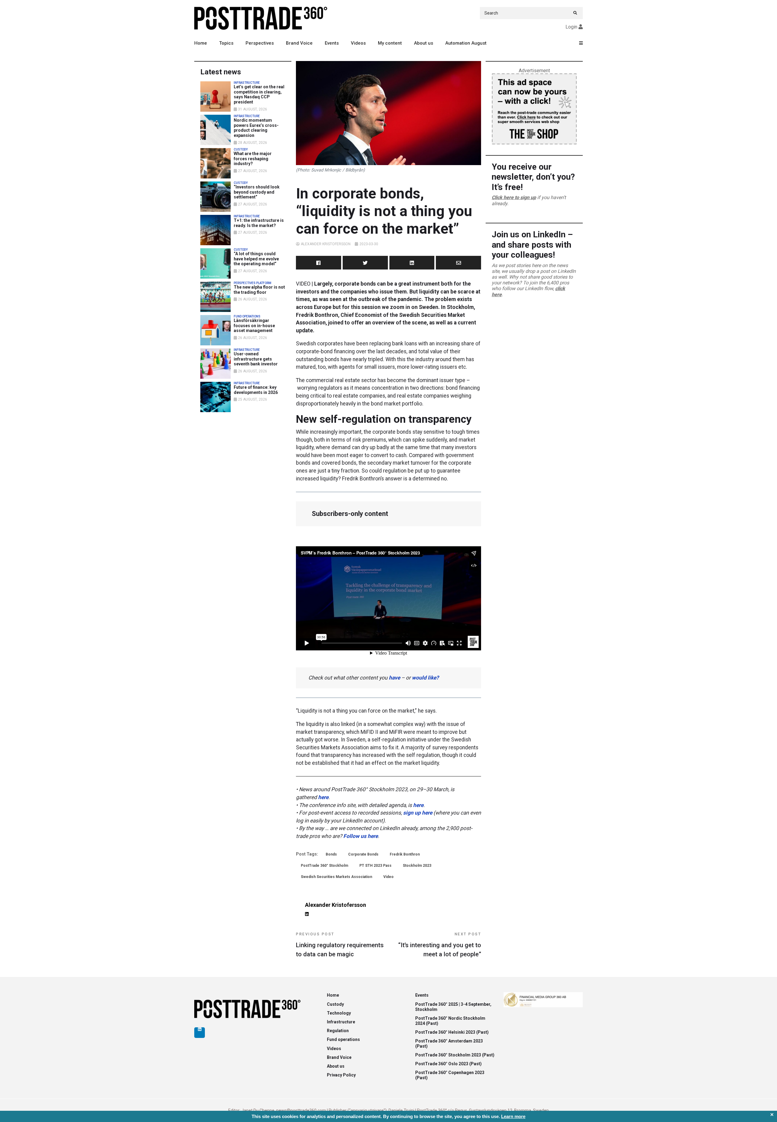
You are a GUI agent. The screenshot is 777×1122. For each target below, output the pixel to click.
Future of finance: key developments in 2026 (256, 390)
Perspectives (260, 43)
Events (332, 43)
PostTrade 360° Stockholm (324, 865)
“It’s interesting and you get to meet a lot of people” (439, 945)
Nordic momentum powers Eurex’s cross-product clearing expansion (256, 128)
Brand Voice (299, 43)
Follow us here (360, 836)
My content (390, 43)
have (394, 678)
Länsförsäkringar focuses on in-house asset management (254, 325)
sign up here (417, 813)
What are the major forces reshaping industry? (253, 158)
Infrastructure (341, 1021)
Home (200, 43)
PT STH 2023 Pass (375, 865)
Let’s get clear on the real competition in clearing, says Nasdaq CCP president (259, 94)
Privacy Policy (341, 1075)
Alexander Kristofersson (326, 244)
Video (388, 877)
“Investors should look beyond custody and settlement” (257, 192)
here (323, 797)
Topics (226, 43)
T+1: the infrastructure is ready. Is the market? (259, 223)
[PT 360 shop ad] (534, 108)
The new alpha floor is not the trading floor (259, 290)
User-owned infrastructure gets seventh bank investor (256, 359)
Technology (339, 1013)
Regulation (338, 1030)
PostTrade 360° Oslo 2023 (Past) (448, 1063)
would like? (425, 678)
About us (423, 43)
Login (571, 27)
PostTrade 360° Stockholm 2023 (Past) (454, 1055)
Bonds (331, 854)
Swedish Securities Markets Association (336, 877)
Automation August (466, 43)
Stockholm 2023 (417, 865)
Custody (335, 1004)
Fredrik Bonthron (405, 854)
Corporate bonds (363, 854)
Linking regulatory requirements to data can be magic (340, 945)
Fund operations (343, 1039)
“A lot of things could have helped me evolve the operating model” (256, 258)
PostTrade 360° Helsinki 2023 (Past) (452, 1032)
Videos (358, 43)
